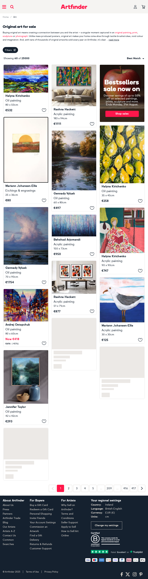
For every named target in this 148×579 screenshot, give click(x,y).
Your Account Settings (43, 522)
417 (133, 488)
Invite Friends (37, 518)
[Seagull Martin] (122, 310)
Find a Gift (36, 535)
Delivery (34, 539)
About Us (8, 505)
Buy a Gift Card (39, 505)
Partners (7, 513)
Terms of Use (32, 571)
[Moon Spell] (26, 387)
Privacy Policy (51, 571)
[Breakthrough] (74, 96)
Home (6, 17)
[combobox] (135, 58)
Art (15, 17)
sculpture (7, 36)
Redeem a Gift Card (41, 509)
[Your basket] (143, 7)
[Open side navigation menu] (4, 6)
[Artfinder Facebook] (122, 574)
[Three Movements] (74, 288)
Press (6, 509)
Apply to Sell (68, 526)
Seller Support (69, 522)
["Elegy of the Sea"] (26, 246)
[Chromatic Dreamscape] (74, 236)
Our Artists (9, 526)
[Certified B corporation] (105, 539)
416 (125, 488)
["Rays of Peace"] (74, 171)
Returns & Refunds (41, 544)
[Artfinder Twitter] (127, 574)
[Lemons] (122, 165)
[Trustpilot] (117, 551)
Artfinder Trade (11, 518)
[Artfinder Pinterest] (141, 574)
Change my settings (106, 525)
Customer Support (41, 548)
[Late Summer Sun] (26, 160)
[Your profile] (135, 7)
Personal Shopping (41, 513)
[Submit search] (12, 6)
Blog (5, 522)
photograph (22, 36)
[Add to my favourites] (44, 110)
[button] (135, 58)
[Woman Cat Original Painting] (122, 241)
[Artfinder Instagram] (135, 574)
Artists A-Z (9, 531)
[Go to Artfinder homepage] (74, 6)
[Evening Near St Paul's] (26, 318)
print (134, 32)
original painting (123, 32)
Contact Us (9, 535)
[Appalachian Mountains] (26, 89)
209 (109, 488)
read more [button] (114, 40)
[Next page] (141, 488)
